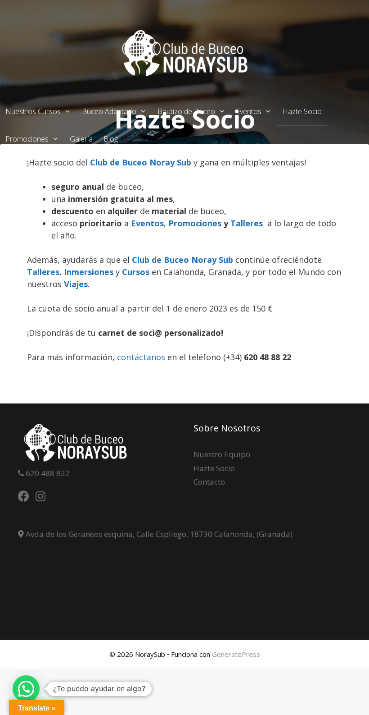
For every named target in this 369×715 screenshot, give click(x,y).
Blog (111, 139)
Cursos (135, 271)
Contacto (209, 482)
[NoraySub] (184, 52)
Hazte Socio (302, 111)
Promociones (27, 139)
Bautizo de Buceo (186, 111)
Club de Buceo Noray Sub (140, 162)
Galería (81, 139)
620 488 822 (47, 473)
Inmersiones (88, 271)
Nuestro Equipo (222, 454)
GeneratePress (236, 654)
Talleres (248, 223)
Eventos (248, 111)
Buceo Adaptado (109, 111)
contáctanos (142, 357)
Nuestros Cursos (33, 111)
